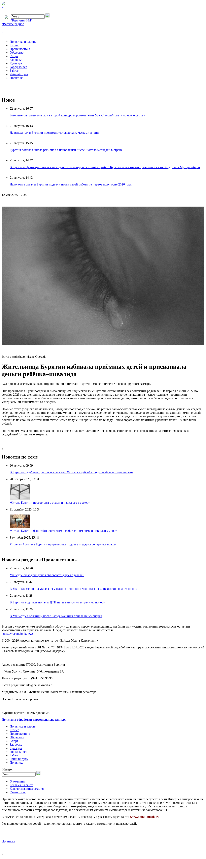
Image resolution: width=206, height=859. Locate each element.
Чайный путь (19, 74)
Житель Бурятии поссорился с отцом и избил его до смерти (51, 502)
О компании (18, 781)
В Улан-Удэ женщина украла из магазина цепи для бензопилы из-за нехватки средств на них (73, 588)
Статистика (18, 792)
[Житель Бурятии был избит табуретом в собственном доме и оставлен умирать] (20, 527)
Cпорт (14, 56)
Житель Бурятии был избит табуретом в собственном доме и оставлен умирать (64, 530)
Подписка (8, 841)
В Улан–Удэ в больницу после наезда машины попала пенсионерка (56, 616)
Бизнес (14, 45)
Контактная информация (27, 788)
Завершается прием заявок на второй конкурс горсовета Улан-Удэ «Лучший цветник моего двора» (77, 115)
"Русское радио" (13, 24)
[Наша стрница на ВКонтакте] (103, 28)
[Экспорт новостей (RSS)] (103, 31)
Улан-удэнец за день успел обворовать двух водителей (47, 575)
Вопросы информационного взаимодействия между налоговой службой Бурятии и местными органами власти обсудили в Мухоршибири (105, 167)
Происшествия (20, 49)
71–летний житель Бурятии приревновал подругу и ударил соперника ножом (63, 544)
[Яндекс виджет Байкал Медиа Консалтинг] (103, 35)
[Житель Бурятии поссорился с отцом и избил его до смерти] (20, 499)
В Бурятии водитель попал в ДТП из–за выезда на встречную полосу (57, 602)
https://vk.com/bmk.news (17, 633)
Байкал (14, 70)
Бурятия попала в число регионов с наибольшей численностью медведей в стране (66, 150)
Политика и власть (23, 41)
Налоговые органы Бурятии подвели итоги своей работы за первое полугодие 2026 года (71, 184)
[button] (201, 203)
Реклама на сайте (21, 785)
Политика (16, 77)
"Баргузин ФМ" (21, 20)
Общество (17, 52)
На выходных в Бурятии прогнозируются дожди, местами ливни (54, 132)
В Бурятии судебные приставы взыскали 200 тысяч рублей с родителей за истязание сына (71, 472)
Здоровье (16, 59)
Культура (16, 63)
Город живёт (18, 67)
